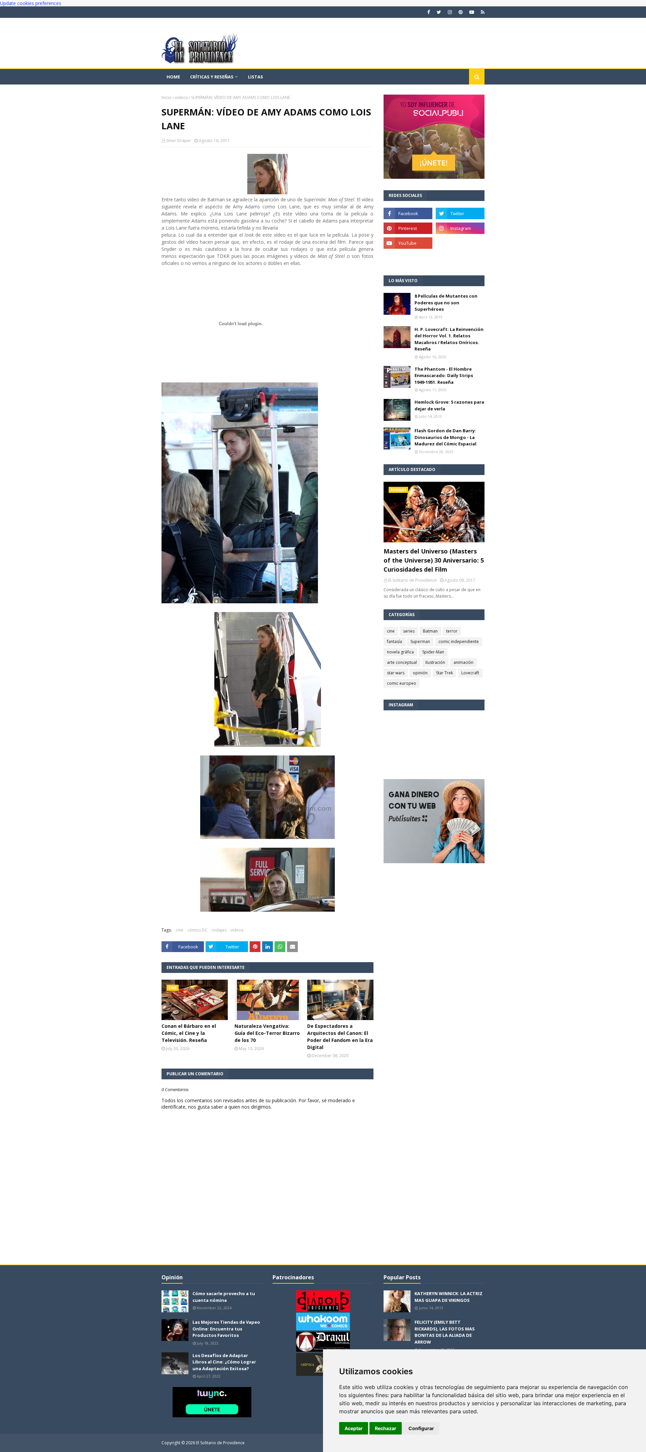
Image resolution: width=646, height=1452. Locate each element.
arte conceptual (402, 662)
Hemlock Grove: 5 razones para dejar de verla (449, 405)
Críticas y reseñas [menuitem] (212, 77)
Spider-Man (433, 652)
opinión (420, 673)
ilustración (435, 662)
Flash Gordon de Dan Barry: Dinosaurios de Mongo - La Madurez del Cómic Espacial (445, 437)
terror (452, 631)
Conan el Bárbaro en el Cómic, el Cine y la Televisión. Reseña (189, 1033)
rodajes (219, 930)
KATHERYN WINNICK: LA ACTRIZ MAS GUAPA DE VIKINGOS (448, 1296)
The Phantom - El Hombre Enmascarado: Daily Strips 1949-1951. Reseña (444, 375)
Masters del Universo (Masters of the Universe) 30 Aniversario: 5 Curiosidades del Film (434, 560)
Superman (420, 641)
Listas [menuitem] (255, 77)
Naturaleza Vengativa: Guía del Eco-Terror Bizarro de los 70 (267, 1033)
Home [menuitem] (173, 77)
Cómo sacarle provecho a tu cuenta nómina (223, 1296)
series (409, 631)
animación (463, 662)
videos (181, 97)
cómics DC (197, 930)
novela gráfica (400, 652)
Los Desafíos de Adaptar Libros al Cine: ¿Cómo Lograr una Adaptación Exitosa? (224, 1362)
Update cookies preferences (30, 3)
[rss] (482, 12)
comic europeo (401, 683)
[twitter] (439, 12)
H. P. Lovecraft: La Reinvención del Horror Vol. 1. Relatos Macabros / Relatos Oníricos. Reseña (449, 339)
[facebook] (429, 12)
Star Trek (444, 673)
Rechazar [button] (385, 1428)
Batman (430, 631)
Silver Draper (178, 140)
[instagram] (450, 12)
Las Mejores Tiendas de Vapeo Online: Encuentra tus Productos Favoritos (226, 1328)
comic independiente (458, 641)
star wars (395, 673)
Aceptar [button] (354, 1428)
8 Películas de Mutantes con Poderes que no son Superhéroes (446, 302)
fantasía (394, 641)
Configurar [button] (421, 1428)
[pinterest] (460, 12)
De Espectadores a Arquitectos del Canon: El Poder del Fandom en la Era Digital (340, 1036)
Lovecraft (470, 673)
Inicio (167, 97)
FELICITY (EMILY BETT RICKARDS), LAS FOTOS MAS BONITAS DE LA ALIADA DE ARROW (445, 1332)
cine (179, 930)
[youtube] (472, 12)
